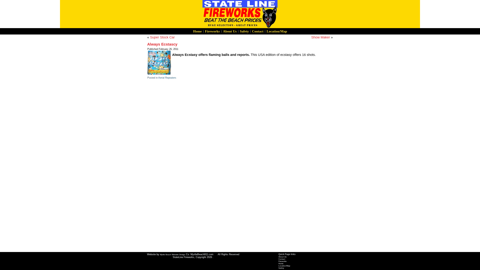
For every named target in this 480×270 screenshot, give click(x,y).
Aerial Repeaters (167, 77)
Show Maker (320, 37)
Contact (257, 31)
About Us (230, 31)
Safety (244, 31)
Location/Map (277, 31)
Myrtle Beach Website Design (172, 255)
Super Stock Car (162, 37)
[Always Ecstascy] (159, 74)
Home (197, 31)
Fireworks (212, 31)
